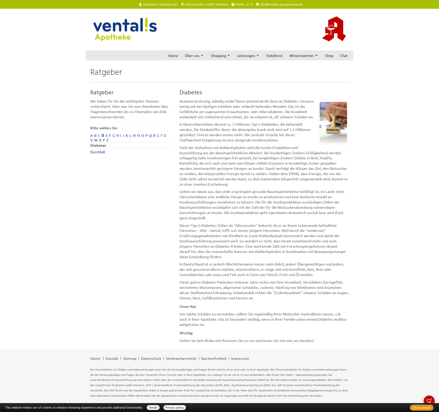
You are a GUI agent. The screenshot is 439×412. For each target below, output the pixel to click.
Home (173, 55)
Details (153, 407)
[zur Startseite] (124, 29)
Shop (329, 55)
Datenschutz (151, 358)
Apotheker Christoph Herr (160, 4)
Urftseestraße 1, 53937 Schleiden (206, 4)
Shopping (218, 55)
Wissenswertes (301, 55)
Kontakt (112, 358)
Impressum (240, 358)
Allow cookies (422, 407)
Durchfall (97, 151)
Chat (344, 55)
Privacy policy (174, 407)
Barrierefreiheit (214, 358)
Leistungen (246, 55)
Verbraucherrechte (181, 358)
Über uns (192, 55)
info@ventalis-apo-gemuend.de (281, 4)
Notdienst (274, 55)
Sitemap (130, 358)
